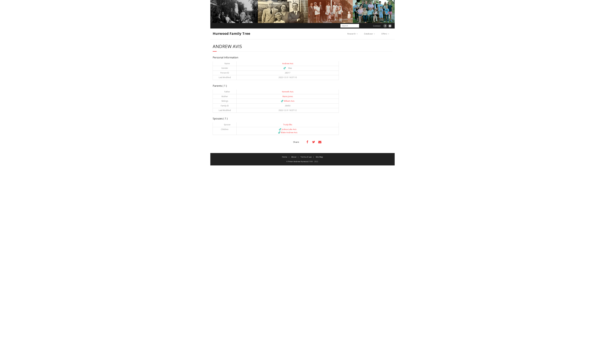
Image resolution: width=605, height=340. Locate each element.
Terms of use (306, 157)
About (293, 157)
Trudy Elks (287, 124)
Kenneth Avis (287, 91)
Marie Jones (287, 96)
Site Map (319, 157)
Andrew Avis (287, 63)
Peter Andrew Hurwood (298, 161)
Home (284, 157)
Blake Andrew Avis (287, 132)
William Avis (287, 101)
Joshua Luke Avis (287, 129)
